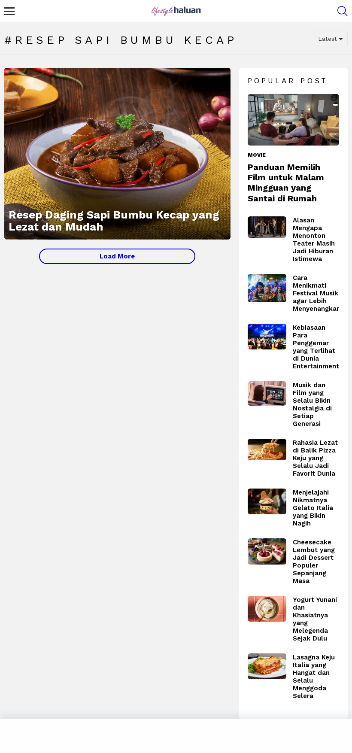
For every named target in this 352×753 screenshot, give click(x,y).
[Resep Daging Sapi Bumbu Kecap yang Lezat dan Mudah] (117, 154)
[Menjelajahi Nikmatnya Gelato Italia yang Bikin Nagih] (267, 501)
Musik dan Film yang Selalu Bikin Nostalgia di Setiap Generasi (312, 404)
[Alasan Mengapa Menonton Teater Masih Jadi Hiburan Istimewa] (267, 227)
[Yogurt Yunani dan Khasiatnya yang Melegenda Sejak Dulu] (267, 609)
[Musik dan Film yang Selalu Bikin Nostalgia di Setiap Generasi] (267, 393)
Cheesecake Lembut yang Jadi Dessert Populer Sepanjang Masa (314, 561)
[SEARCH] (342, 11)
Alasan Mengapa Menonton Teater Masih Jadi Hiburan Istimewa (314, 239)
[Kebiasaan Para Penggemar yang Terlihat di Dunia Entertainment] (267, 336)
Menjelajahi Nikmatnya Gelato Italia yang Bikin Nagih (313, 508)
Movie (257, 155)
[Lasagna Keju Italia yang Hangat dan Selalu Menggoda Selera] (267, 666)
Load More (117, 256)
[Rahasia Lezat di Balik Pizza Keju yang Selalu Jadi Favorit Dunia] (267, 450)
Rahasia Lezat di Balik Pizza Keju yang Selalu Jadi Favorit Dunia (315, 458)
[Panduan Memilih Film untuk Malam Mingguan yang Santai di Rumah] (293, 120)
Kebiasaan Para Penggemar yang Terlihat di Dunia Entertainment (316, 347)
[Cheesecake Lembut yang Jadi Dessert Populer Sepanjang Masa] (267, 551)
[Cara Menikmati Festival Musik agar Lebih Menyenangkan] (267, 288)
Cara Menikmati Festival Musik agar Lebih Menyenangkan (316, 293)
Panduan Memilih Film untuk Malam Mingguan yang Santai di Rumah (286, 182)
